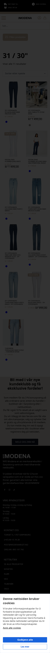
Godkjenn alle (25, 639)
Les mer (25, 646)
